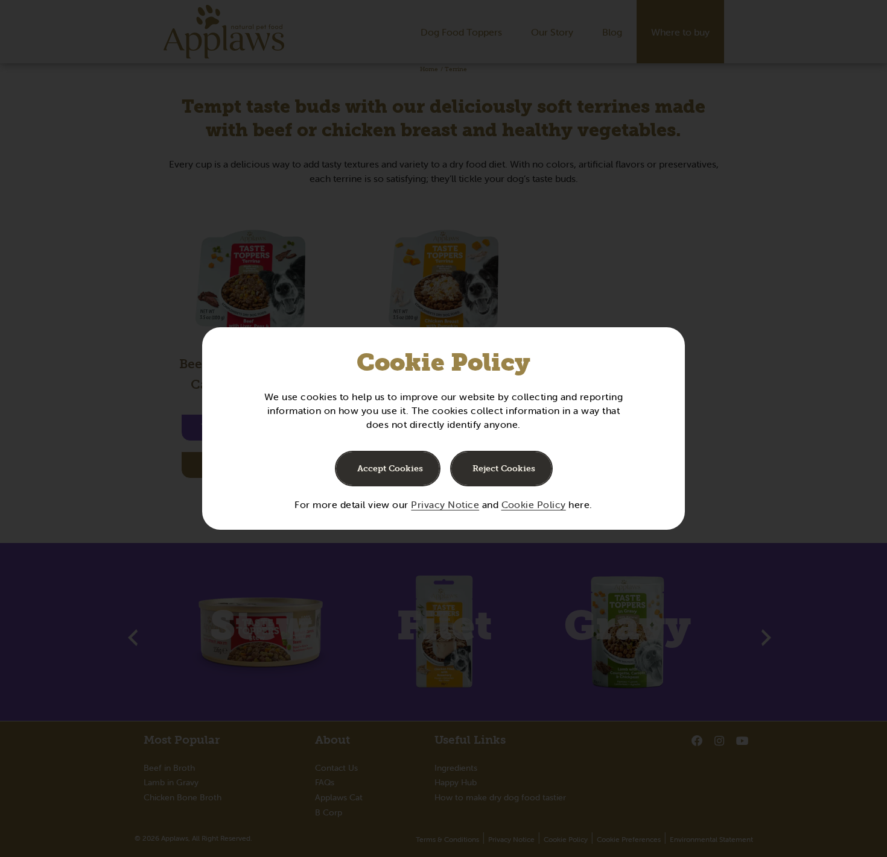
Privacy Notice (445, 504)
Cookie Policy (533, 504)
